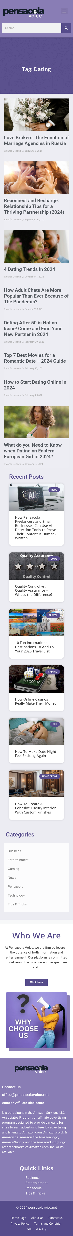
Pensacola (15, 886)
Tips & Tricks (17, 904)
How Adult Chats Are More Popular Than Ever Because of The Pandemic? (36, 296)
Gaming (13, 869)
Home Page (18, 1218)
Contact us (55, 1218)
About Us (37, 1218)
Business (14, 851)
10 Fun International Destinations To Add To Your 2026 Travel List (34, 646)
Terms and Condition (48, 1223)
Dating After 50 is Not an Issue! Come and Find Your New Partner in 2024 (33, 328)
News (12, 878)
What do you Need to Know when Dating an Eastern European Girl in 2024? (33, 450)
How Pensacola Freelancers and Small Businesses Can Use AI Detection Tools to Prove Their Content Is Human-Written (35, 527)
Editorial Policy (37, 1229)
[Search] (66, 28)
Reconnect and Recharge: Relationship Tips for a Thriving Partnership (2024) (34, 206)
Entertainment (18, 860)
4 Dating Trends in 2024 (29, 269)
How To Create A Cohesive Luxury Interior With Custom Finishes (35, 808)
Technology (16, 895)
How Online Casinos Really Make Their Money (35, 701)
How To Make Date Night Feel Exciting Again (35, 753)
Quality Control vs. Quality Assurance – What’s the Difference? (33, 590)
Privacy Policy (20, 1223)
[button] (64, 11)
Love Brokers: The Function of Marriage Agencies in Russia (36, 140)
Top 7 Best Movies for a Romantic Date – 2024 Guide (35, 358)
